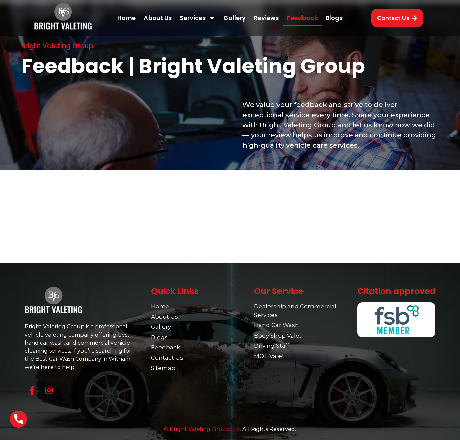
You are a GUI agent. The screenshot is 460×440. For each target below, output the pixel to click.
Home (126, 17)
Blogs (334, 17)
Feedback (302, 17)
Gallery (234, 17)
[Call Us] (18, 420)
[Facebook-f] (32, 390)
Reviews (266, 17)
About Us (158, 17)
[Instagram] (49, 390)
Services (193, 17)
